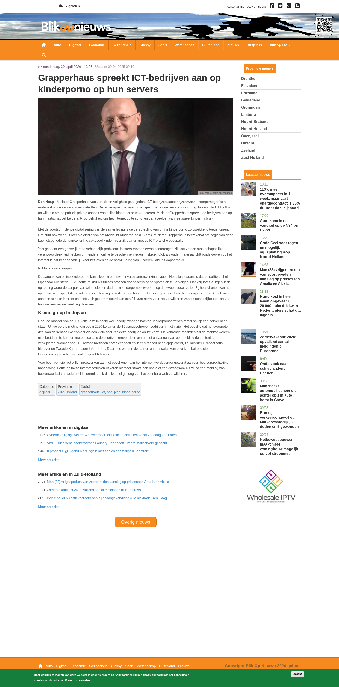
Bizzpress (254, 45)
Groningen (250, 107)
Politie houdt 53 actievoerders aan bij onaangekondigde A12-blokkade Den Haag (107, 498)
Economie (97, 45)
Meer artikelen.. (49, 460)
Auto (57, 45)
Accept (297, 673)
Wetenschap (184, 45)
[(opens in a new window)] (272, 6)
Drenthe (248, 79)
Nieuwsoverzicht (44, 45)
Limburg (248, 114)
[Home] (76, 27)
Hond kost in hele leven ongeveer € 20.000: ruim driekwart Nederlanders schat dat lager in (280, 306)
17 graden (71, 6)
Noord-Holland (254, 129)
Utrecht (247, 143)
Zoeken (43, 55)
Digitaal (75, 45)
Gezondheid (122, 45)
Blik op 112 (279, 45)
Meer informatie (77, 680)
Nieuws (233, 45)
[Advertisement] (136, 449)
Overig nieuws (135, 522)
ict (103, 392)
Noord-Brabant (254, 122)
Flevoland (250, 86)
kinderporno (131, 392)
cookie (251, 6)
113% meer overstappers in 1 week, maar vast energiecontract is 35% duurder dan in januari (280, 198)
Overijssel (250, 136)
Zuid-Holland (67, 392)
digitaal (44, 392)
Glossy (145, 45)
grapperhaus (90, 392)
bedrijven (113, 392)
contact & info (235, 6)
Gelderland (250, 100)
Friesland (249, 93)
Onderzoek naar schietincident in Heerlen (274, 368)
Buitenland (211, 45)
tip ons (262, 6)
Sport (162, 45)
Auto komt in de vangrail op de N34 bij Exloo (279, 225)
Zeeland (248, 150)
